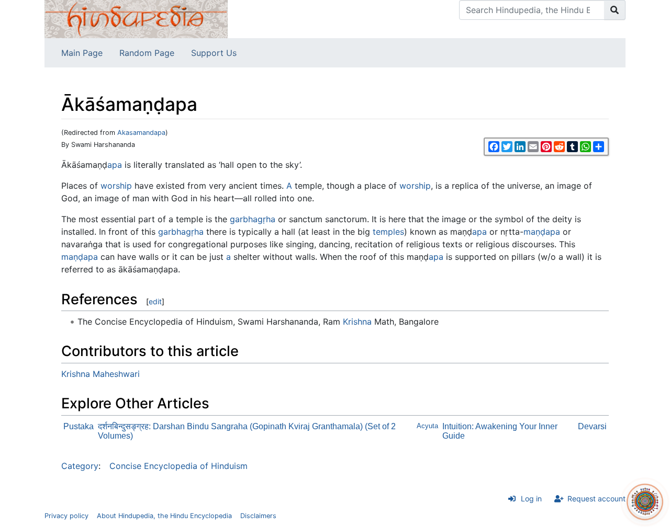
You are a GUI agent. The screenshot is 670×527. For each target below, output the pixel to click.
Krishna (357, 321)
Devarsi (592, 426)
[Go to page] (615, 10)
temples (388, 231)
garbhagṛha (252, 219)
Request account (596, 498)
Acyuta (427, 426)
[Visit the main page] (136, 18)
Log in (531, 498)
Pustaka (78, 426)
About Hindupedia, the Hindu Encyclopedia (164, 516)
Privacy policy (66, 516)
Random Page (146, 53)
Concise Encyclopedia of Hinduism (178, 466)
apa (114, 164)
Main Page (82, 53)
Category (79, 466)
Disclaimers (258, 516)
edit (155, 301)
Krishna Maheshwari (100, 374)
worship (116, 185)
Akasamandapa (141, 132)
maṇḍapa (541, 231)
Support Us (214, 53)
